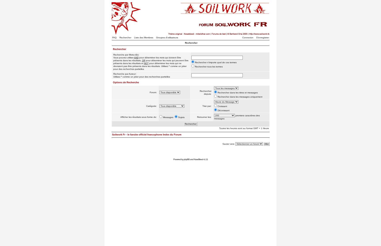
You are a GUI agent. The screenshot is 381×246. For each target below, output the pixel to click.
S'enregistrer (262, 37)
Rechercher (125, 37)
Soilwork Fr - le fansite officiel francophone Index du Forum (146, 134)
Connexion (247, 37)
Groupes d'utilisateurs (167, 37)
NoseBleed (198, 159)
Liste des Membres (143, 37)
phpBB (187, 159)
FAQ (114, 37)
